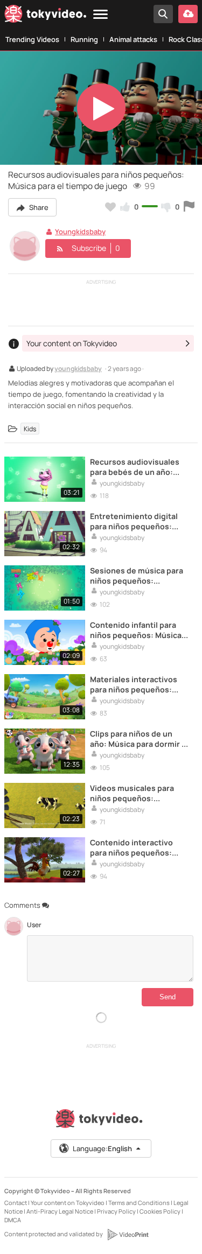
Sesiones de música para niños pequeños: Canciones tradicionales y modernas (138, 575)
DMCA (12, 1220)
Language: (102, 1148)
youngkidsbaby (78, 369)
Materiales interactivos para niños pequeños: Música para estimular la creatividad (135, 684)
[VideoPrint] (127, 1235)
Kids (30, 428)
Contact (15, 1203)
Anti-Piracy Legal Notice (59, 1211)
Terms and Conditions (139, 1203)
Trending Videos (32, 39)
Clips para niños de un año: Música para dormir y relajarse (138, 738)
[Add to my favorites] (110, 206)
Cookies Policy (160, 1211)
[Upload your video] (188, 14)
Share (37, 207)
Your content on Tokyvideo (68, 1203)
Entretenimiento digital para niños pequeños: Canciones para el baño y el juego (136, 521)
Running (84, 39)
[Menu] (100, 15)
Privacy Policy (116, 1211)
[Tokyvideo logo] (45, 15)
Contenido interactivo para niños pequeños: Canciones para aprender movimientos (137, 847)
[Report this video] (189, 206)
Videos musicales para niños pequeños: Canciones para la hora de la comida (138, 793)
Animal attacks (133, 39)
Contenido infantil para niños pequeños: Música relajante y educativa (136, 630)
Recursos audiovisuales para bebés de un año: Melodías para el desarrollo (134, 467)
